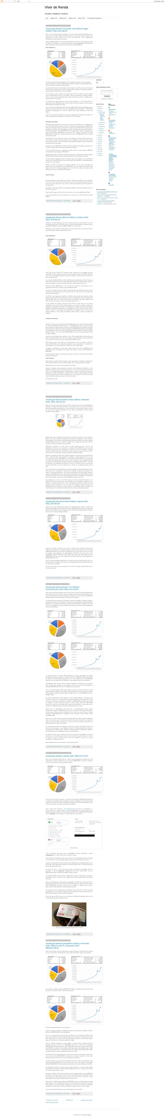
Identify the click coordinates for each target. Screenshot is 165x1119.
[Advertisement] (69, 209)
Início (47, 18)
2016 (99, 141)
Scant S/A (111, 185)
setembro (101, 126)
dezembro (101, 112)
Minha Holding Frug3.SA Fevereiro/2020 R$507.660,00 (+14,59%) (112, 147)
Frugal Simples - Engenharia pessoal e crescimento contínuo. (113, 140)
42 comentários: (66, 577)
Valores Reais (112, 109)
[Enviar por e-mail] (73, 201)
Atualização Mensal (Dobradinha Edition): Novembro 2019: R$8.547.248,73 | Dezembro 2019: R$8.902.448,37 (67, 945)
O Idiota (110, 132)
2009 (99, 155)
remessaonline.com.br (69, 808)
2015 (99, 143)
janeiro (101, 132)
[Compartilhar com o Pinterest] (80, 201)
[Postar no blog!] (75, 201)
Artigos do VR (54, 18)
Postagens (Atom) (54, 1102)
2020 (99, 110)
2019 (99, 135)
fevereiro (101, 130)
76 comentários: (66, 383)
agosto (100, 128)
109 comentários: (67, 200)
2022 (99, 106)
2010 (99, 153)
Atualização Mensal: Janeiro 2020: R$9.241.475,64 (67, 756)
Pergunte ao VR (72, 18)
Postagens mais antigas (86, 1100)
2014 (99, 145)
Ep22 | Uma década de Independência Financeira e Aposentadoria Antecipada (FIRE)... (112, 166)
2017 (99, 139)
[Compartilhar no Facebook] (78, 201)
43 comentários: (66, 1093)
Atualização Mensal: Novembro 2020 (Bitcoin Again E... (102, 117)
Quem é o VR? (81, 18)
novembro (101, 122)
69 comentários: (66, 746)
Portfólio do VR (62, 18)
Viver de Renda (56, 7)
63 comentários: (66, 492)
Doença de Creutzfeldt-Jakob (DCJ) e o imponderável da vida (112, 113)
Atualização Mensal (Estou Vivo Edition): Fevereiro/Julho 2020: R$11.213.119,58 (62, 588)
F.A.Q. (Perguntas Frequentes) (94, 18)
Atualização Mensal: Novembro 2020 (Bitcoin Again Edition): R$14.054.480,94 (67, 30)
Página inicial (69, 1100)
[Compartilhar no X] (76, 201)
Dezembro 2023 (112, 133)
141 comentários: (67, 934)
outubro (101, 124)
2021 (99, 108)
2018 (99, 137)
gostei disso (100, 203)
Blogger (89, 1114)
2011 (99, 151)
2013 (99, 147)
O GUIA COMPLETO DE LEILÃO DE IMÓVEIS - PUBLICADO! (112, 125)
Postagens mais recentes (52, 1100)
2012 (99, 149)
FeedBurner (110, 98)
